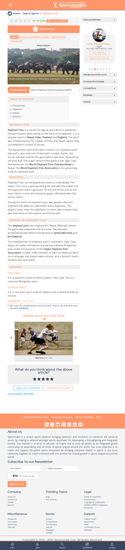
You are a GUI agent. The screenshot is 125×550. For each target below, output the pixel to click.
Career (11, 502)
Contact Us (12, 499)
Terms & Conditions (92, 497)
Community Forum (92, 527)
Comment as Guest (58, 388)
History (16, 112)
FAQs (86, 524)
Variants (16, 116)
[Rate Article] (52, 379)
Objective (17, 109)
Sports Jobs (12, 524)
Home (16, 13)
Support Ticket (90, 519)
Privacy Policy (89, 499)
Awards (49, 527)
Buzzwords (58, 37)
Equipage (50, 530)
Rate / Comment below (57, 21)
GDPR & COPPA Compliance (96, 505)
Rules (24, 37)
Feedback (88, 530)
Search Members (84, 417)
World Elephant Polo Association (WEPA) (51, 89)
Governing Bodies (39, 37)
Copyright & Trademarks (94, 502)
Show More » (43, 46)
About (14, 37)
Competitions (51, 521)
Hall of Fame (51, 499)
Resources (12, 519)
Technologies (51, 524)
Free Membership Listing (35, 417)
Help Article (89, 521)
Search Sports (31, 13)
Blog (98, 417)
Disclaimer (88, 507)
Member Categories (61, 417)
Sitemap (11, 527)
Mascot (11, 505)
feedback (23, 308)
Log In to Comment (28, 388)
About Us (12, 497)
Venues (49, 519)
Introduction (18, 105)
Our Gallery (13, 521)
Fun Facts (16, 41)
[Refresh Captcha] (20, 476)
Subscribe (18, 484)
